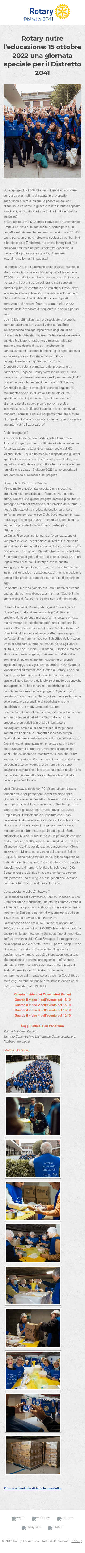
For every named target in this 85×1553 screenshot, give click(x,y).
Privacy (77, 1541)
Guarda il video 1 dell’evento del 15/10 (43, 999)
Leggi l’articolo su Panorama (42, 1025)
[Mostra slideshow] (16, 1050)
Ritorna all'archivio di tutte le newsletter (33, 1488)
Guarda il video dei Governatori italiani (42, 994)
